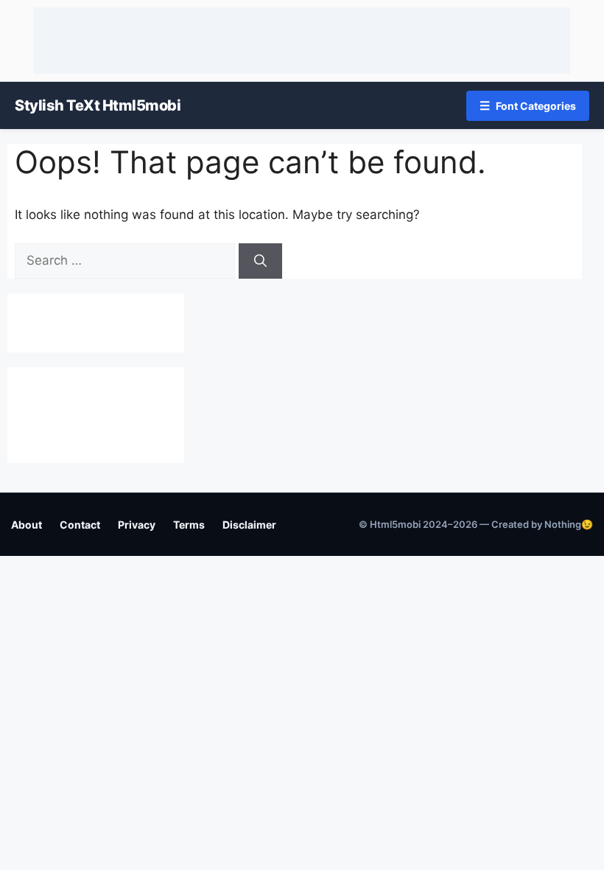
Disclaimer (249, 524)
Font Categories (528, 105)
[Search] (260, 261)
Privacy (136, 524)
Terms (189, 524)
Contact (80, 524)
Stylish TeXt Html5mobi (97, 105)
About (26, 524)
